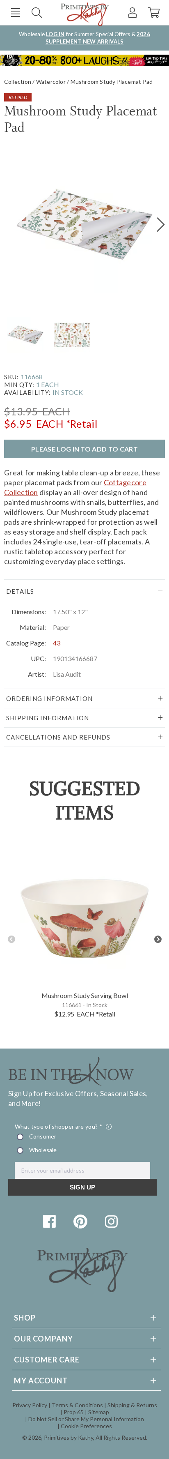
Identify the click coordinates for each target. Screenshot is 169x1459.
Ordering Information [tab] (49, 698)
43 (56, 643)
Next (158, 939)
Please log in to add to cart (84, 449)
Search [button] (37, 12)
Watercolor (51, 81)
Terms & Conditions (77, 1404)
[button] (15, 12)
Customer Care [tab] (47, 1359)
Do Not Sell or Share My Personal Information (86, 1418)
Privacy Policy (29, 1404)
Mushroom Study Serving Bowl (84, 995)
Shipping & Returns (132, 1404)
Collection (17, 81)
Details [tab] (20, 591)
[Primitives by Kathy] (82, 1289)
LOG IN (55, 34)
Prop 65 (74, 1411)
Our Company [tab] (43, 1338)
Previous (11, 939)
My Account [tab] (41, 1380)
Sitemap (98, 1411)
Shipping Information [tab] (47, 717)
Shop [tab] (25, 1317)
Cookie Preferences (86, 1425)
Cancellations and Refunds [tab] (58, 737)
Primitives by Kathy (68, 1437)
